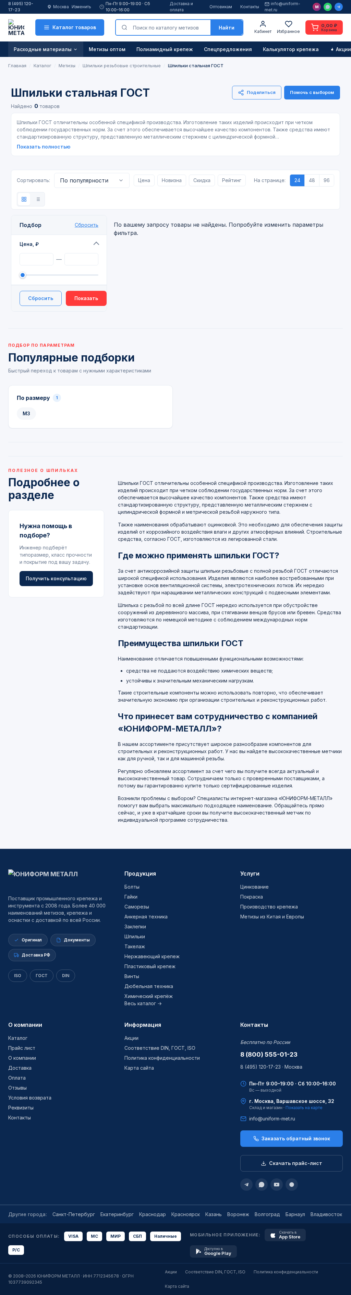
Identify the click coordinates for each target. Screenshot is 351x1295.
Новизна (172, 180)
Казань (213, 1214)
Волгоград (267, 1214)
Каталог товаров (74, 27)
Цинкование (254, 887)
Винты (131, 976)
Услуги (249, 873)
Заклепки (135, 926)
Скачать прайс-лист (295, 1163)
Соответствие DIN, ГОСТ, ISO (159, 1048)
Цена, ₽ (29, 244)
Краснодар (152, 1214)
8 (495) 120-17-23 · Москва (271, 1067)
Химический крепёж (148, 996)
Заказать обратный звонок (296, 1138)
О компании (25, 1024)
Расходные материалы (43, 49)
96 (327, 180)
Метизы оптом (107, 49)
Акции (131, 1038)
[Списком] (38, 199)
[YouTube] (276, 1184)
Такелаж (134, 946)
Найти (226, 28)
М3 (26, 413)
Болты (132, 887)
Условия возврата (29, 1098)
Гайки (130, 897)
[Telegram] (339, 7)
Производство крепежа (269, 907)
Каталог (17, 1038)
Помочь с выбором (312, 92)
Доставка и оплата (181, 6)
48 (312, 180)
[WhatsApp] (328, 7)
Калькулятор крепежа (291, 49)
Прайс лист (21, 1048)
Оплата (17, 1078)
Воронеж (238, 1214)
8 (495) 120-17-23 (20, 6)
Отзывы (17, 1088)
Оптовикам (220, 6)
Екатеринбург (117, 1214)
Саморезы (136, 907)
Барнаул (295, 1214)
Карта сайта (139, 1068)
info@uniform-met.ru (282, 6)
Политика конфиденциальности (162, 1058)
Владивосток (326, 1214)
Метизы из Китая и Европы (272, 916)
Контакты (249, 6)
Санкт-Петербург (73, 1214)
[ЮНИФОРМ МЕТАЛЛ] (16, 27)
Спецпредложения (228, 49)
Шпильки (134, 936)
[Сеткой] (24, 199)
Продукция (140, 873)
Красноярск (185, 1214)
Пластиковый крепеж (150, 966)
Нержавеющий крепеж (152, 956)
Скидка (201, 180)
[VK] (292, 1184)
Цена (144, 180)
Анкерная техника (146, 916)
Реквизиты (21, 1107)
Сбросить (86, 225)
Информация (142, 1024)
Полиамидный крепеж (164, 49)
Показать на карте (304, 1107)
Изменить (81, 6)
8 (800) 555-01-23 (269, 1054)
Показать (86, 298)
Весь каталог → (143, 1003)
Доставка (20, 1068)
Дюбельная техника (148, 986)
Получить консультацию (56, 578)
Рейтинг (231, 180)
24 (297, 180)
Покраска (251, 897)
